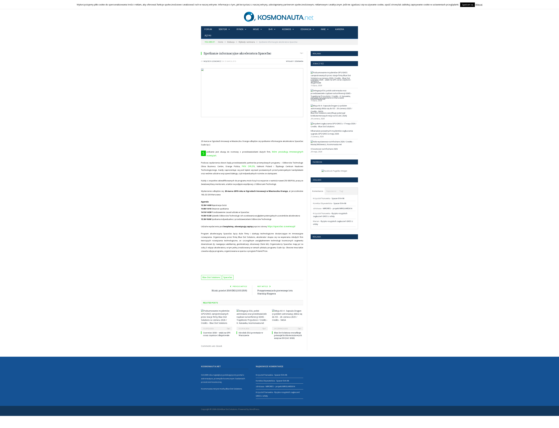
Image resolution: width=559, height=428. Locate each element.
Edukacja (306, 29)
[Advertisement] (255, 128)
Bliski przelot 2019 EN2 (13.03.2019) (229, 285)
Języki (207, 35)
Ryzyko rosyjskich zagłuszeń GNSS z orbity (330, 215)
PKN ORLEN (248, 162)
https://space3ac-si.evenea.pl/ (281, 222)
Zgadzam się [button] (467, 4)
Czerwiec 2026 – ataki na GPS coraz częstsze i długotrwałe (216, 329)
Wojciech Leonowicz (212, 61)
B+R (271, 29)
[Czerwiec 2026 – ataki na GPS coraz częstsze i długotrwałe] (216, 314)
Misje (256, 29)
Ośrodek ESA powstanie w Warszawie (327, 97)
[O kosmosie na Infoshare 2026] (334, 144)
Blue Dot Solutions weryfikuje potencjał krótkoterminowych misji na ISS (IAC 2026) (288, 330)
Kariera (339, 29)
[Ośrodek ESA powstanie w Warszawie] (252, 314)
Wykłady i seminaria (294, 61)
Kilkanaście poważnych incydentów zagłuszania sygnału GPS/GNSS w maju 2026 (332, 132)
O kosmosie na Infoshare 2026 (324, 149)
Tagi (341, 191)
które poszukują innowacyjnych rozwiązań (284, 151)
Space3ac (226, 272)
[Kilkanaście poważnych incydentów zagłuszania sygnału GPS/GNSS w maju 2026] (334, 126)
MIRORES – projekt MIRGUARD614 (337, 208)
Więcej (478, 4)
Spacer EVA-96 (338, 198)
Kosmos (286, 29)
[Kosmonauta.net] (279, 16)
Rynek (240, 29)
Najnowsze (331, 191)
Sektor (223, 29)
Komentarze (317, 191)
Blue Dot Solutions (210, 272)
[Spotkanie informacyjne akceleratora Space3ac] (252, 93)
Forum (208, 29)
